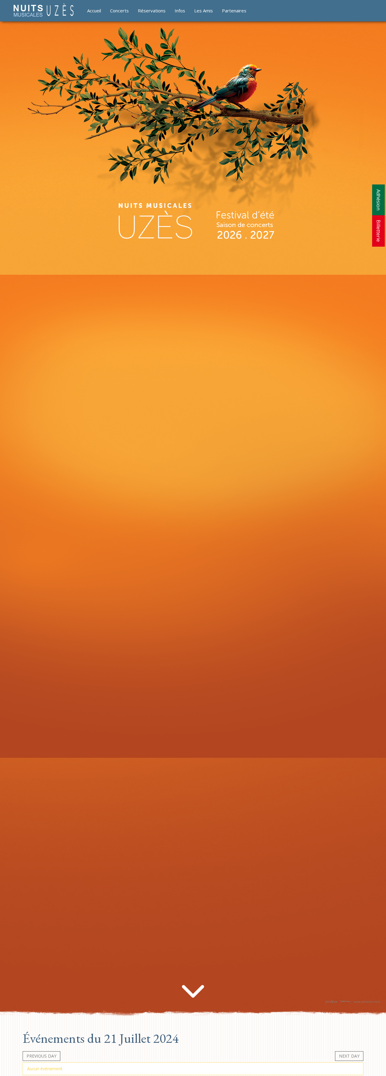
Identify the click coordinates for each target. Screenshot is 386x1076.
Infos (180, 11)
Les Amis (203, 11)
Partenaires (234, 11)
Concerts (119, 11)
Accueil (94, 11)
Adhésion (378, 199)
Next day (349, 1056)
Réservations (152, 11)
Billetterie (378, 231)
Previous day (41, 1056)
